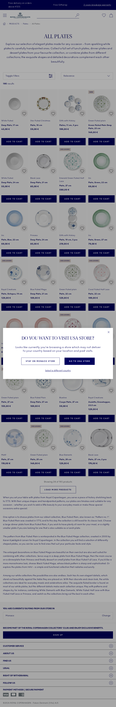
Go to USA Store (79, 361)
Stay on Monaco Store (40, 361)
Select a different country (58, 371)
